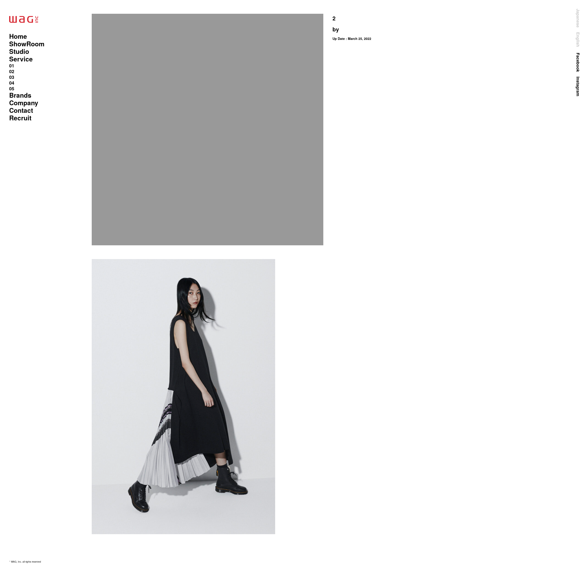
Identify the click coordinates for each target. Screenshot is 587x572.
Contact (21, 110)
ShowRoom (26, 43)
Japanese (578, 18)
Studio (19, 51)
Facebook (578, 62)
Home (18, 36)
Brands (20, 95)
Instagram (578, 86)
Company (23, 102)
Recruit (20, 117)
